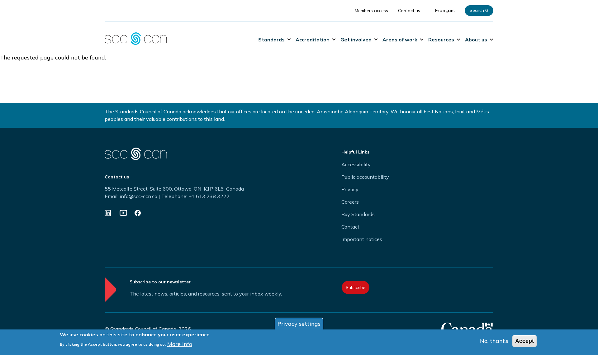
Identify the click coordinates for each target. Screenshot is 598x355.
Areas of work (399, 39)
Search (477, 10)
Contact (350, 227)
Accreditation (313, 39)
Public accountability (365, 177)
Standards (271, 39)
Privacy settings (299, 323)
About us (476, 39)
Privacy (349, 189)
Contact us (409, 10)
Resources (441, 39)
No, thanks (494, 340)
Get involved (356, 39)
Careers (350, 202)
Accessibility (356, 164)
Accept (524, 341)
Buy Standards (358, 214)
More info (179, 343)
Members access (371, 10)
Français (445, 10)
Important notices (361, 239)
